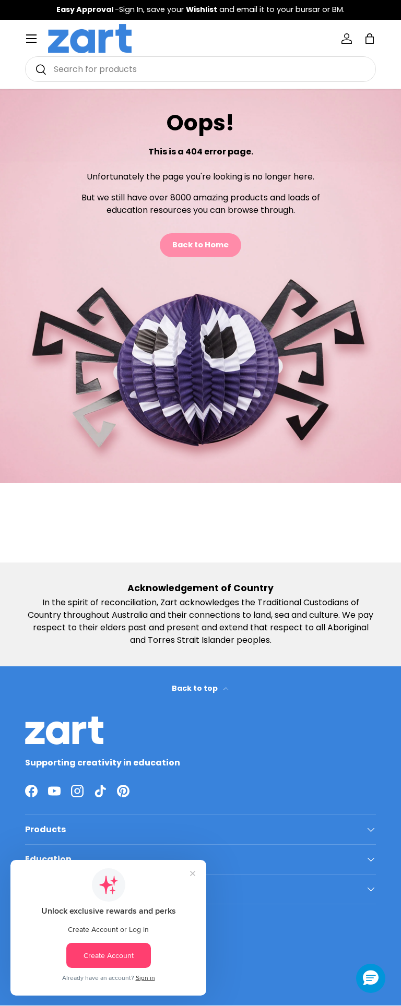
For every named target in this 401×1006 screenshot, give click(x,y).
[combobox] (200, 69)
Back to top (195, 688)
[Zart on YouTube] (54, 791)
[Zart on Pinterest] (123, 791)
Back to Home (200, 244)
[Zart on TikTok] (100, 791)
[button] (369, 38)
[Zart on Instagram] (77, 791)
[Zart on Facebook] (31, 791)
